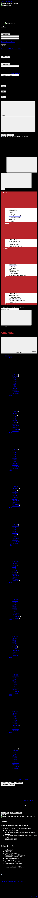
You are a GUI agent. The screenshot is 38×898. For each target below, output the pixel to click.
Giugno (14, 383)
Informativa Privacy (11, 853)
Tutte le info (8, 356)
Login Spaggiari (15, 73)
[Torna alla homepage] (19, 137)
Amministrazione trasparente (13, 863)
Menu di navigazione (26, 351)
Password (22, 38)
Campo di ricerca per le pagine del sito (12, 307)
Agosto (14, 386)
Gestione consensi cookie (12, 862)
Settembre (15, 388)
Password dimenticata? (8, 42)
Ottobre (14, 390)
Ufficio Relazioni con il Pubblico (15, 855)
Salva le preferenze (15, 812)
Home (6, 326)
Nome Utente (23, 36)
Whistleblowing (9, 860)
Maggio (15, 381)
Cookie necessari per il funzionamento (13, 805)
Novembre (15, 391)
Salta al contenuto (6, 1)
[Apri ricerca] (21, 165)
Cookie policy (9, 850)
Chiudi (3, 86)
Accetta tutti (8, 784)
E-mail (21, 66)
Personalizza (5, 782)
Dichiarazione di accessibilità (14, 857)
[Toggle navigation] (16, 180)
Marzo (14, 378)
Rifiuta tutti (16, 782)
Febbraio (15, 376)
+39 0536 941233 (12, 830)
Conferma (10, 134)
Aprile (14, 379)
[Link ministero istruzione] (9, 3)
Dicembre (15, 393)
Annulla (4, 134)
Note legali (8, 851)
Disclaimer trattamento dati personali (12, 881)
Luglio (14, 385)
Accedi (3, 26)
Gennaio (15, 374)
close (3, 189)
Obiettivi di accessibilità (12, 858)
